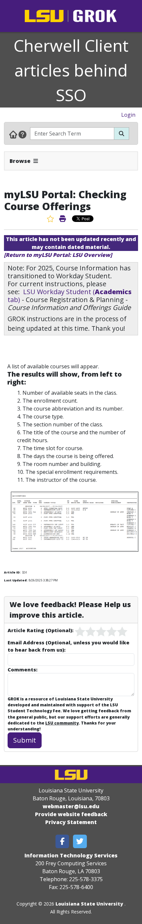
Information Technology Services (71, 855)
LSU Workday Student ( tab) (69, 295)
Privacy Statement (71, 822)
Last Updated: (15, 580)
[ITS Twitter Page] (80, 841)
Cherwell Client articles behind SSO (71, 70)
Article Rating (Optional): (40, 630)
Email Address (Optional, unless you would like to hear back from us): (68, 646)
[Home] (13, 134)
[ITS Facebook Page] (62, 841)
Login (128, 114)
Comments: (22, 669)
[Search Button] (121, 133)
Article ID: (12, 572)
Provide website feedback (71, 814)
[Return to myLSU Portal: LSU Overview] (58, 255)
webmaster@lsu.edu (71, 806)
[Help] (22, 134)
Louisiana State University (89, 904)
